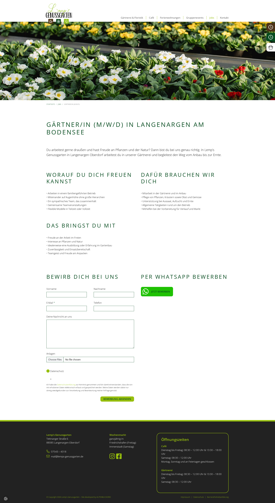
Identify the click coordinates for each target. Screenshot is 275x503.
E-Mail (50, 302)
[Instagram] (112, 456)
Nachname (99, 288)
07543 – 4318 (58, 451)
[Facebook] (119, 456)
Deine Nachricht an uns (59, 316)
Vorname (51, 288)
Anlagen (50, 353)
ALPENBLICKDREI (104, 497)
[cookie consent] (6, 499)
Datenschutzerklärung (66, 384)
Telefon (98, 302)
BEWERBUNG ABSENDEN (117, 399)
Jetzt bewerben (160, 291)
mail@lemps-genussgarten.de (67, 456)
